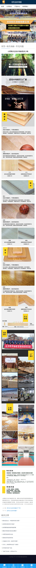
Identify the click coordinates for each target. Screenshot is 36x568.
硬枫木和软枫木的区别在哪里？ (9, 531)
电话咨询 (13, 567)
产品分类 (22, 567)
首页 (2, 6)
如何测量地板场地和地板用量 (9, 527)
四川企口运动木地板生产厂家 (13, 508)
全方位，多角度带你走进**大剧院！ (10, 544)
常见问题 (20, 46)
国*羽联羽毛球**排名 (7, 548)
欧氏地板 (10, 46)
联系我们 (25, 6)
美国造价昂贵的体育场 (7, 537)
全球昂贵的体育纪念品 (7, 534)
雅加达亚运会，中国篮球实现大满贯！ (11, 520)
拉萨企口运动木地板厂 (12, 510)
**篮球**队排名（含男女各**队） (10, 551)
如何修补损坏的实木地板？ (8, 524)
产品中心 (17, 6)
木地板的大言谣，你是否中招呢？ (10, 541)
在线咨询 (4, 567)
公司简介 (9, 6)
